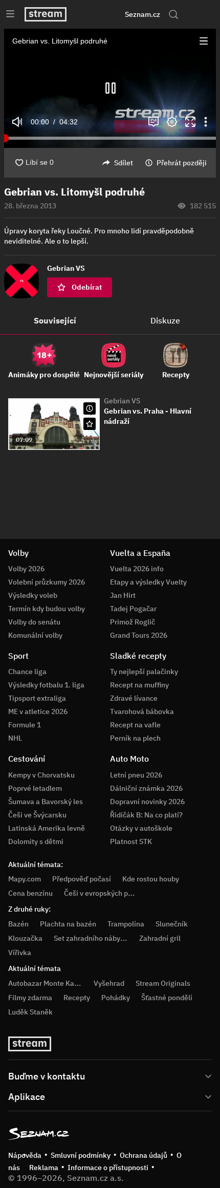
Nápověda (24, 1155)
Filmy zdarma (30, 997)
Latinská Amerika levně (46, 828)
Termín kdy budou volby (46, 608)
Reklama (43, 1167)
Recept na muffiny (139, 684)
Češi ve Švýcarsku (37, 814)
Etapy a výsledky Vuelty (148, 582)
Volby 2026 (26, 568)
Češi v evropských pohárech (109, 893)
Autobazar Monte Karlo (45, 983)
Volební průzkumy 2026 (46, 582)
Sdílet (123, 162)
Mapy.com (24, 878)
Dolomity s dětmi (35, 841)
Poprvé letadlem (35, 788)
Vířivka (19, 952)
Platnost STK (131, 841)
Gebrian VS (122, 400)
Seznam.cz (142, 14)
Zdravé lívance (134, 698)
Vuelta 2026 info (137, 568)
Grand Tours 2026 (138, 635)
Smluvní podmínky (81, 1155)
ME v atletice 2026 (38, 711)
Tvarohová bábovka (142, 711)
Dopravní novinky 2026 (147, 801)
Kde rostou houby (150, 878)
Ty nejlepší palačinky (144, 671)
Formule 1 (24, 724)
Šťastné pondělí (166, 997)
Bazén (18, 923)
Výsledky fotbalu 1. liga (46, 684)
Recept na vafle (135, 724)
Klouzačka (25, 938)
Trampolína (125, 923)
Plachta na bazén (68, 923)
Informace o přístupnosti (108, 1167)
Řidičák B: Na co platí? (146, 814)
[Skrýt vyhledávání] (97, 14)
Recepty (76, 997)
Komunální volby (35, 635)
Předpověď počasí (81, 878)
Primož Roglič (132, 622)
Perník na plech (135, 738)
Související (55, 320)
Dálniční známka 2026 (146, 788)
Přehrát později (182, 162)
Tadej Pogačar (133, 608)
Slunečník (172, 923)
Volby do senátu (34, 622)
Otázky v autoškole (141, 828)
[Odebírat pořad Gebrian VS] (89, 424)
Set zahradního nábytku (92, 938)
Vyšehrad (109, 983)
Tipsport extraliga (37, 698)
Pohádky (115, 997)
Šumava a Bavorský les (45, 801)
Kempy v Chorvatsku (41, 775)
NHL (15, 738)
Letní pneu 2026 (136, 775)
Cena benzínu (30, 893)
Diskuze (165, 320)
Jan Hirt (123, 595)
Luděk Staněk (30, 1012)
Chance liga (27, 671)
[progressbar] (110, 138)
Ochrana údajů (143, 1155)
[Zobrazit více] (110, 1075)
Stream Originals (163, 983)
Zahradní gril (160, 938)
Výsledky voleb (32, 595)
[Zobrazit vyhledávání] (173, 14)
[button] (203, 41)
